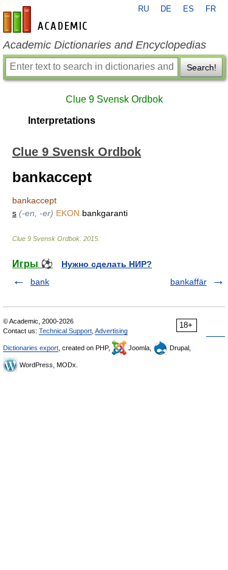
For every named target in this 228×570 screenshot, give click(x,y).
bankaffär (188, 282)
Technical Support (65, 330)
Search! (201, 67)
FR (211, 9)
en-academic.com (47, 19)
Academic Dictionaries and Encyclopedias (104, 45)
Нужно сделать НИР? (106, 264)
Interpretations (61, 120)
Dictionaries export (30, 347)
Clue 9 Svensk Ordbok (114, 99)
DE (166, 9)
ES (188, 9)
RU (143, 9)
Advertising (111, 330)
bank (39, 282)
